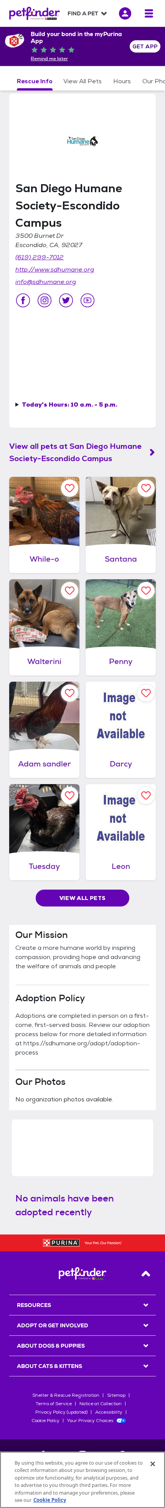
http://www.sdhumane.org (54, 269)
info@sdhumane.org (45, 282)
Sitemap (116, 1395)
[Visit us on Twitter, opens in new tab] (66, 300)
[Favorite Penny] (146, 590)
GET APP (145, 46)
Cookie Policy (45, 1420)
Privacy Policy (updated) (61, 1412)
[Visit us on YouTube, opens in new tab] (87, 300)
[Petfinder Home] (34, 13)
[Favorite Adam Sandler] (69, 693)
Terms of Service (54, 1404)
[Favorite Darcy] (146, 693)
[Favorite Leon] (146, 795)
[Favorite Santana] (146, 488)
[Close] (152, 1463)
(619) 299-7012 (39, 257)
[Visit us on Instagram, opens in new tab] (44, 300)
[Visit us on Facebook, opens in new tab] (23, 300)
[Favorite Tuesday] (69, 795)
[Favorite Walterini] (69, 590)
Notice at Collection (100, 1404)
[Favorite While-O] (69, 488)
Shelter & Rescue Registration (65, 1395)
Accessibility (108, 1412)
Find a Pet (83, 13)
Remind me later (49, 59)
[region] (82, 1480)
